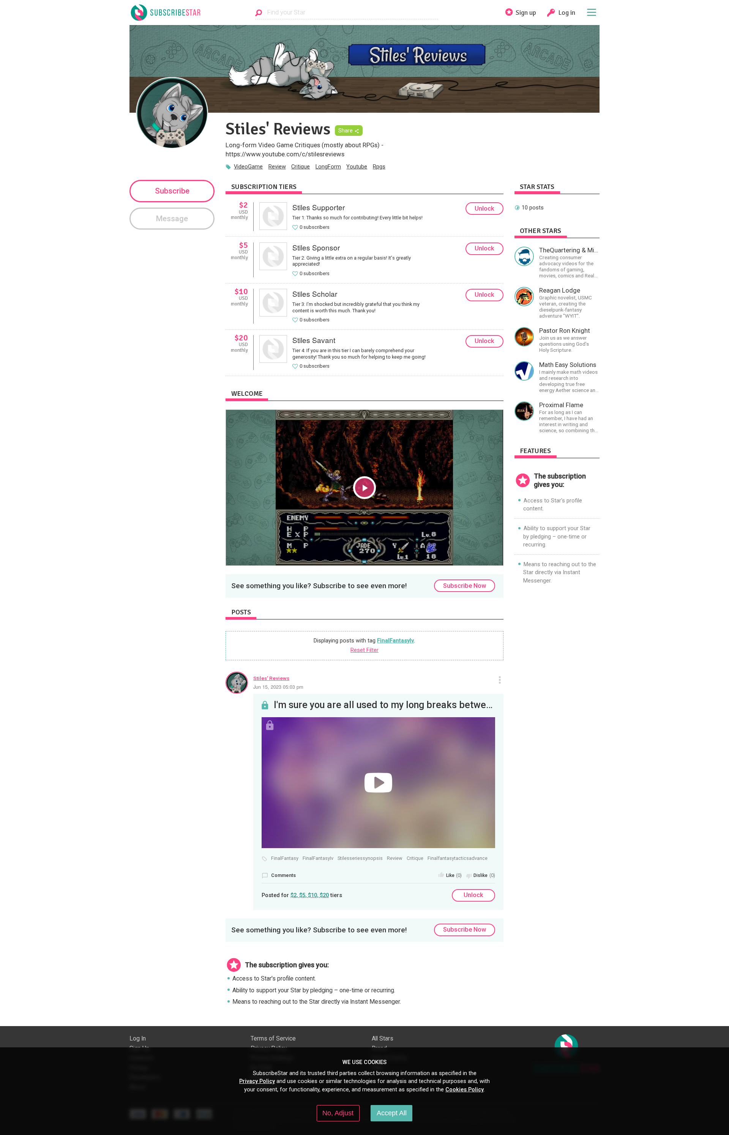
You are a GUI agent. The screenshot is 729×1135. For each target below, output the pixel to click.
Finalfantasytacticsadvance (458, 858)
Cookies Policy (464, 1089)
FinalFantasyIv (395, 640)
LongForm (328, 166)
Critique (300, 166)
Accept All (392, 1113)
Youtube (356, 166)
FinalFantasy (284, 858)
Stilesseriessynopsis (360, 858)
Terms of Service (273, 1038)
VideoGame (248, 166)
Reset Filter (364, 650)
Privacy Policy (257, 1081)
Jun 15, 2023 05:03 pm (278, 686)
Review (277, 166)
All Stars (382, 1038)
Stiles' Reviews (271, 678)
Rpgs (379, 166)
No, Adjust (337, 1113)
